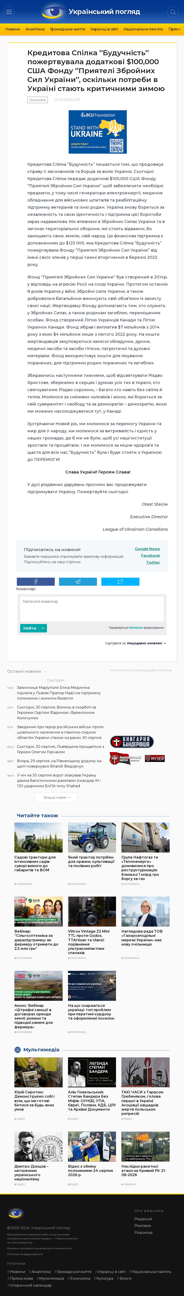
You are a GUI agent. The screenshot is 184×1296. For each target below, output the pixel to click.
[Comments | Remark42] (92, 621)
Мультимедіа (51, 1278)
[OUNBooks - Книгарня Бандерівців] (143, 742)
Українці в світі (104, 29)
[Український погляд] (16, 1213)
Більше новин (55, 797)
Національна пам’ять (143, 29)
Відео (21, 1118)
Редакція (143, 1219)
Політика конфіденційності (25, 1254)
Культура (104, 1278)
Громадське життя (67, 29)
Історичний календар (31, 1285)
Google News (147, 549)
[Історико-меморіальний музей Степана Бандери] (161, 758)
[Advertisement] (143, 702)
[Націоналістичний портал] (125, 758)
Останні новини (24, 671)
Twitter (153, 562)
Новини (12, 29)
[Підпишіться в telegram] (78, 582)
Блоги (125, 1278)
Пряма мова (21, 1278)
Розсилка (143, 1232)
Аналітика (35, 29)
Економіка (37, 100)
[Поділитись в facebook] (36, 582)
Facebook (150, 556)
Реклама (142, 1226)
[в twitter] (120, 582)
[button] (9, 11)
